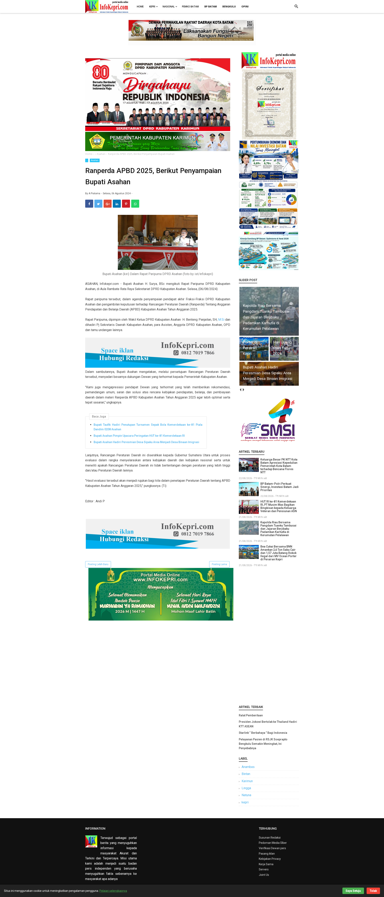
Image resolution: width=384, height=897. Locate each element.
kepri (245, 802)
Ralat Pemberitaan (251, 715)
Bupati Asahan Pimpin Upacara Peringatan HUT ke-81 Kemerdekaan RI (139, 435)
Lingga (246, 788)
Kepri (152, 6)
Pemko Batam (190, 6)
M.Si (221, 319)
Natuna (246, 795)
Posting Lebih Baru (98, 564)
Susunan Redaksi (270, 837)
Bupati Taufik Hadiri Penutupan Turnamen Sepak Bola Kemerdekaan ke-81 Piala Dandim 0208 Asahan (148, 427)
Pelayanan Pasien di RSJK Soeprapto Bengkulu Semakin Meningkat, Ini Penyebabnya (263, 744)
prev (240, 389)
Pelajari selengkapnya (113, 890)
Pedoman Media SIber (273, 842)
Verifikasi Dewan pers (272, 848)
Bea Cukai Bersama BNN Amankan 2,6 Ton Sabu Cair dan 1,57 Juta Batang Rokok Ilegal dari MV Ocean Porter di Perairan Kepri (278, 553)
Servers (264, 869)
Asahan (94, 160)
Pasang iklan (267, 853)
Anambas (248, 767)
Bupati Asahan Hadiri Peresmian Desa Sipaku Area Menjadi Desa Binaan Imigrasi (146, 442)
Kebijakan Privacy (270, 858)
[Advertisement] (269, 635)
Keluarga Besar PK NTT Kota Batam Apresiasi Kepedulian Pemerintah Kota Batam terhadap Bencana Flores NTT (278, 466)
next (243, 389)
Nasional (169, 6)
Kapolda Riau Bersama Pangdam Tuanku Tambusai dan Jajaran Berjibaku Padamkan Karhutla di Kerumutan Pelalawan (278, 529)
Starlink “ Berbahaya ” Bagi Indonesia (263, 732)
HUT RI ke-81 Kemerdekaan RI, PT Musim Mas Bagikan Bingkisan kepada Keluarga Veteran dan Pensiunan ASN (278, 506)
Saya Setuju (353, 890)
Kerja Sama (266, 864)
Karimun (247, 781)
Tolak (373, 890)
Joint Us (264, 874)
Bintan (246, 774)
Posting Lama (219, 564)
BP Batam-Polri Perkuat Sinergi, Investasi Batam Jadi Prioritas (279, 487)
